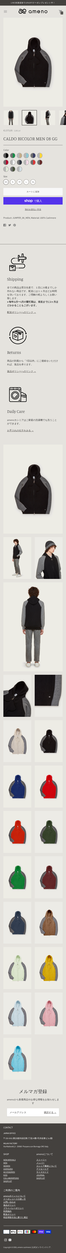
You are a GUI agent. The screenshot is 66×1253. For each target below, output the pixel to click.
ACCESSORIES (9, 1172)
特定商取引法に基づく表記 (15, 1217)
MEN (5, 1163)
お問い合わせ (9, 1202)
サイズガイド (42, 1172)
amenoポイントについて (14, 1196)
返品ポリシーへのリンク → (21, 371)
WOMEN (6, 1166)
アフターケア (42, 1169)
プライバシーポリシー (13, 1208)
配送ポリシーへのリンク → (21, 312)
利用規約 (7, 1211)
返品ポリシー (9, 1205)
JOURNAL (40, 1175)
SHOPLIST (7, 1181)
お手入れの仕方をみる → (20, 430)
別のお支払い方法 (33, 209)
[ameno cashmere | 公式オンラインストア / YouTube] (10, 1239)
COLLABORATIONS (11, 1178)
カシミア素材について (46, 1166)
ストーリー (41, 1160)
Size (5, 176)
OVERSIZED (8, 1169)
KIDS (5, 1175)
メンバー (40, 1163)
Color (6, 150)
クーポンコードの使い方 (14, 1199)
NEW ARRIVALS (9, 1160)
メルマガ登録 (33, 1091)
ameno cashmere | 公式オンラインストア (34, 1247)
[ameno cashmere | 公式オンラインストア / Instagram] (5, 1239)
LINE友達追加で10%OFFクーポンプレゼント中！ (33, 3)
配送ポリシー (9, 1214)
